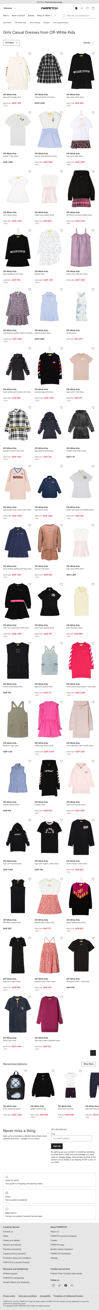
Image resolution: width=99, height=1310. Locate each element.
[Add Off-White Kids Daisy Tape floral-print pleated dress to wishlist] (93, 466)
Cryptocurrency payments (14, 1254)
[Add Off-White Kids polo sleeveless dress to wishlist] (93, 584)
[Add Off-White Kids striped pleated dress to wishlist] (61, 289)
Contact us (8, 1232)
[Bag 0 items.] (93, 8)
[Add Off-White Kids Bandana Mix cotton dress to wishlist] (61, 879)
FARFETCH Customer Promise (16, 1262)
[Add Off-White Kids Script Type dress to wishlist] (30, 997)
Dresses (46, 22)
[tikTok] (59, 1285)
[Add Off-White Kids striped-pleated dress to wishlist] (30, 761)
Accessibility (45, 1296)
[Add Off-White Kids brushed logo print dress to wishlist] (61, 348)
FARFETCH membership (13, 1278)
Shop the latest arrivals (53, 2)
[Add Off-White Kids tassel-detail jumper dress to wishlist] (93, 879)
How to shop (12, 1180)
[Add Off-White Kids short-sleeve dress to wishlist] (30, 172)
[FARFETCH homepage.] (49, 8)
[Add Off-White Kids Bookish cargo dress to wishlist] (30, 702)
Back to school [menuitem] (18, 15)
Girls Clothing (35, 22)
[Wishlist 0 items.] (87, 8)
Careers (54, 1240)
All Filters (9, 43)
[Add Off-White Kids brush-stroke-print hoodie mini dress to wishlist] (30, 348)
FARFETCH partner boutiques (63, 1236)
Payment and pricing (12, 1249)
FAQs (8, 1197)
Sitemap (54, 1258)
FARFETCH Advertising (61, 1254)
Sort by (87, 43)
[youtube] (72, 1285)
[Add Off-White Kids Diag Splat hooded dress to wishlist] (61, 407)
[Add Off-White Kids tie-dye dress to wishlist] (93, 289)
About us (55, 1232)
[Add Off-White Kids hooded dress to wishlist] (61, 761)
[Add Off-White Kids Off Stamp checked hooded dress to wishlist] (93, 172)
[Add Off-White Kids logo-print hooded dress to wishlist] (30, 820)
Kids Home (7, 22)
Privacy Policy (65, 1157)
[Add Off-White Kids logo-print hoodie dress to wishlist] (30, 54)
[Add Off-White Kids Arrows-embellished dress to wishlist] (30, 643)
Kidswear (8, 8)
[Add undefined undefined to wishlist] (25, 1071)
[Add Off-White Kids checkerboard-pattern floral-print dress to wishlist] (30, 289)
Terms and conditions (27, 1296)
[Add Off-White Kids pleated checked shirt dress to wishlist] (30, 407)
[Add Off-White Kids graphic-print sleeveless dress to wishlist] (61, 113)
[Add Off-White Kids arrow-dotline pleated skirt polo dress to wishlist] (30, 525)
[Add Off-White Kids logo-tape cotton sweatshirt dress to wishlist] (61, 997)
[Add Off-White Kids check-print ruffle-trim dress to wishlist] (93, 230)
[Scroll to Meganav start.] (55, 15)
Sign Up (56, 1146)
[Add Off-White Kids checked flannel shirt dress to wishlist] (61, 54)
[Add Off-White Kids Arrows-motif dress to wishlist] (61, 525)
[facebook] (66, 1285)
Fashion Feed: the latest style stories (66, 1273)
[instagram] (53, 1285)
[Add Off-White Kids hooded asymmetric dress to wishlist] (93, 407)
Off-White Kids (20, 22)
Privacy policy (9, 1296)
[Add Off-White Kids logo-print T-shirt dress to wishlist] (93, 348)
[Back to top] (93, 1053)
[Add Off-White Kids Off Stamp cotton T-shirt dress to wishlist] (93, 938)
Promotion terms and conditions (17, 1258)
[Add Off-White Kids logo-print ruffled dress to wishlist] (93, 525)
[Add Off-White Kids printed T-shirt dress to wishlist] (30, 113)
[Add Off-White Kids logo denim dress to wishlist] (61, 466)
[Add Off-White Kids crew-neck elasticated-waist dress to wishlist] (30, 584)
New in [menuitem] (6, 15)
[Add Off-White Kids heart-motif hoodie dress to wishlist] (93, 761)
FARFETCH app (57, 1245)
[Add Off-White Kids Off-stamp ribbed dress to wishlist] (30, 879)
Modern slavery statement (62, 1249)
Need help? (11, 1213)
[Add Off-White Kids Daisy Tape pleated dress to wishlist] (61, 584)
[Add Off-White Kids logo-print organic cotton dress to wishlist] (61, 820)
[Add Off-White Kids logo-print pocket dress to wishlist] (61, 643)
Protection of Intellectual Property (68, 1296)
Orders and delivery (11, 1240)
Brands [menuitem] (31, 15)
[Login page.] (82, 8)
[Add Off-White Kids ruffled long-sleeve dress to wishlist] (61, 702)
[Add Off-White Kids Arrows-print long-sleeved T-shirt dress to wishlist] (93, 643)
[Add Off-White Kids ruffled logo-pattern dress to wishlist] (61, 172)
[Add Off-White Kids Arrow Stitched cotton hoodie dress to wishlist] (93, 702)
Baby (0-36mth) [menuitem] (44, 15)
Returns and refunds (12, 1245)
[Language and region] (76, 8)
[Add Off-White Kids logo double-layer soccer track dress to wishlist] (30, 466)
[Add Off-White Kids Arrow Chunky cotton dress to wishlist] (93, 820)
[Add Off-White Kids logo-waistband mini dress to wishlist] (30, 230)
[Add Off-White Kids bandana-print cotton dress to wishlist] (61, 938)
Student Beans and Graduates (16, 1282)
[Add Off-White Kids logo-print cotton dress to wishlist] (93, 54)
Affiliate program (10, 1273)
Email (53, 1134)
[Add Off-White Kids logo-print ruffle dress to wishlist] (93, 113)
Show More (89, 1064)
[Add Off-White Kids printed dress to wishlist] (61, 230)
